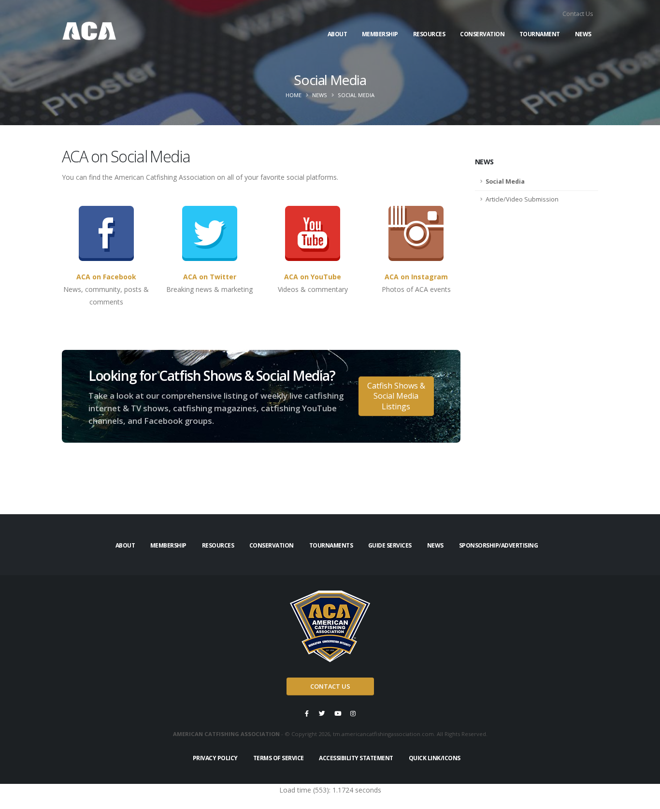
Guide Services (390, 545)
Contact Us (577, 14)
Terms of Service (278, 758)
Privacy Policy (215, 758)
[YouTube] (337, 713)
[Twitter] (322, 713)
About (337, 34)
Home (293, 95)
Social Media (505, 181)
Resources (429, 34)
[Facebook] (307, 713)
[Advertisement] (536, 361)
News (583, 34)
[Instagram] (353, 713)
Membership (380, 34)
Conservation (482, 34)
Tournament (539, 34)
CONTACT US (330, 686)
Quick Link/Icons (434, 758)
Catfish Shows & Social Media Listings (396, 396)
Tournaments (331, 545)
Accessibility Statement (356, 758)
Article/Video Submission (522, 199)
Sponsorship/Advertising (498, 545)
